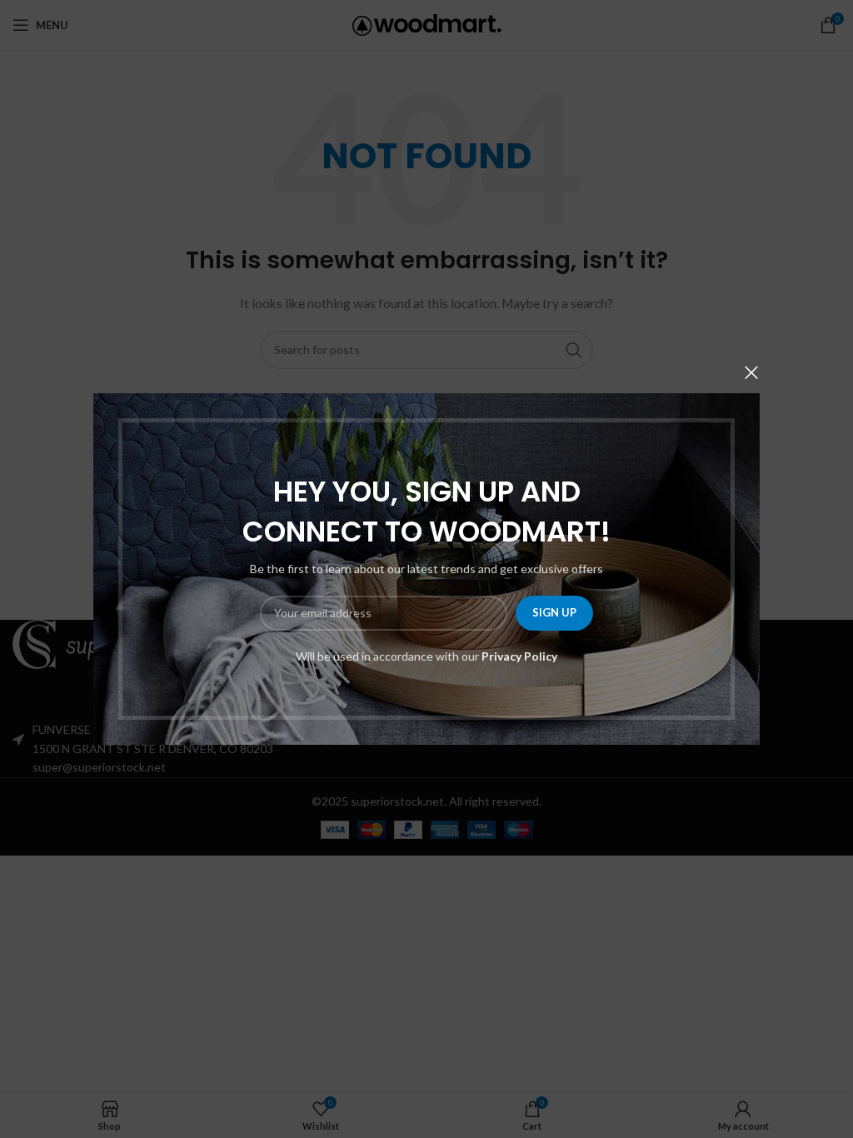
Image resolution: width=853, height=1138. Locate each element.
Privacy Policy (519, 656)
